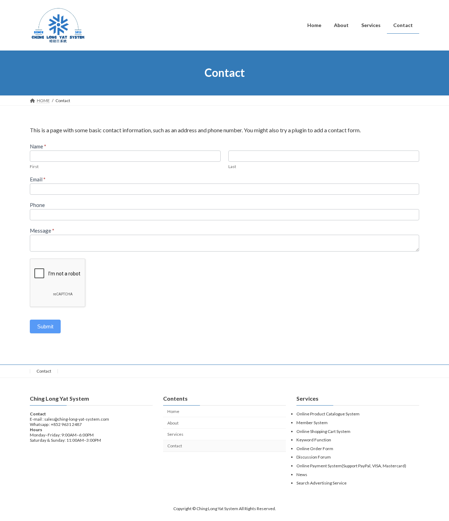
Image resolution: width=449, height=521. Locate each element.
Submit (45, 326)
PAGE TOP (431, 498)
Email (38, 179)
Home (173, 411)
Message (42, 230)
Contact (43, 371)
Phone (37, 205)
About (173, 423)
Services (175, 434)
